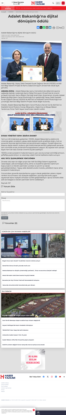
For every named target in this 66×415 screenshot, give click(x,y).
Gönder (4, 218)
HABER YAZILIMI (5, 400)
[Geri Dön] (2, 3)
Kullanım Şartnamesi (6, 388)
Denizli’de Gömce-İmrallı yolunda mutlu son (16, 265)
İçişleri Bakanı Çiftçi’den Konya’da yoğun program (18, 340)
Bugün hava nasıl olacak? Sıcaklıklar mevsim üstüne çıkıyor (21, 261)
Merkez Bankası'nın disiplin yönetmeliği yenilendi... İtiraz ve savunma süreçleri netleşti (29, 270)
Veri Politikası (4, 386)
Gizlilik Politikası (5, 383)
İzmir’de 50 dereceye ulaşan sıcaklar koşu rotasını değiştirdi (21, 320)
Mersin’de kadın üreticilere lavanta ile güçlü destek (18, 275)
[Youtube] (60, 376)
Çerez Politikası (5, 384)
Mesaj (3, 198)
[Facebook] (43, 376)
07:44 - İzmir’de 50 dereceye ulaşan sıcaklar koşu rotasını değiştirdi (34, 8)
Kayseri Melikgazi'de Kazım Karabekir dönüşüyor (17, 325)
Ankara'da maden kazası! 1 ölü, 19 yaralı (14, 335)
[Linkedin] (56, 376)
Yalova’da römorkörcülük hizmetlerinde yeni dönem (18, 285)
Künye (2, 389)
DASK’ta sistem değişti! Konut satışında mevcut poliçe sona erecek (23, 344)
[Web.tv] (64, 376)
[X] (47, 376)
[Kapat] (34, 410)
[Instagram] (51, 376)
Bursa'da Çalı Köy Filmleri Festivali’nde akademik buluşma (20, 280)
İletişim (3, 391)
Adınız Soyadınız (7, 192)
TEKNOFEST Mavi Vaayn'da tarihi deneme (15, 330)
